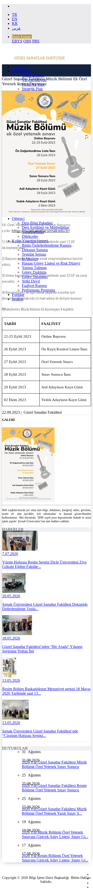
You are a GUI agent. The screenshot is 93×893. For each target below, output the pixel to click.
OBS (27, 41)
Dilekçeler (30, 236)
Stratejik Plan (32, 89)
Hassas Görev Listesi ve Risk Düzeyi (51, 263)
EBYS (17, 41)
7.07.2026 (10, 554)
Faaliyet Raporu (34, 286)
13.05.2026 (11, 680)
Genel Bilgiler (33, 75)
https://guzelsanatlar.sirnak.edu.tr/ (41, 230)
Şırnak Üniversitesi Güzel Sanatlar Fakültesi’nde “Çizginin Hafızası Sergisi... (40, 733)
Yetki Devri (31, 281)
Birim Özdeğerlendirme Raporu (46, 245)
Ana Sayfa (20, 66)
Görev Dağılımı (34, 272)
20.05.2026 (11, 596)
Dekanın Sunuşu (35, 250)
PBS (35, 41)
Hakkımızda (21, 71)
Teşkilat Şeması (34, 254)
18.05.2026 (11, 638)
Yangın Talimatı (34, 268)
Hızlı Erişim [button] (21, 37)
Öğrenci (18, 218)
